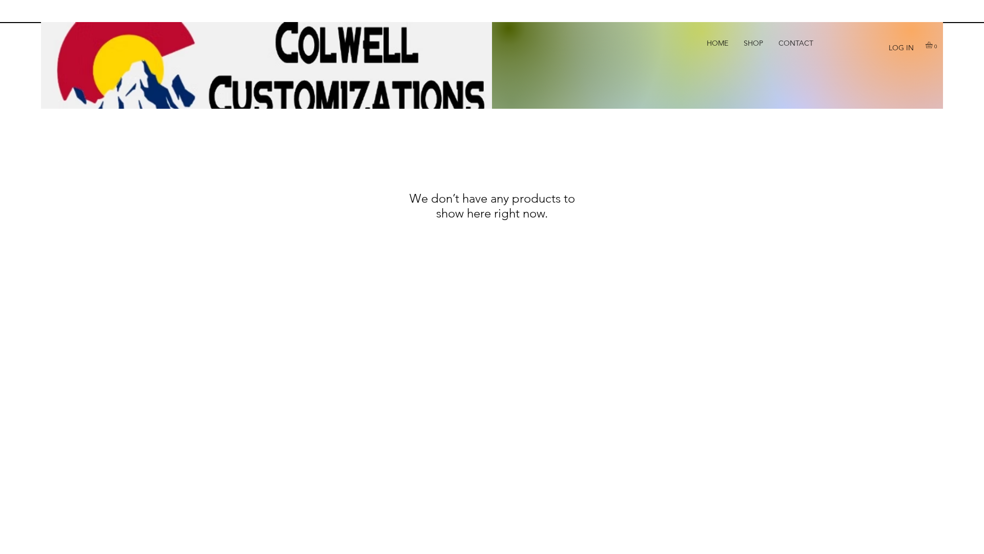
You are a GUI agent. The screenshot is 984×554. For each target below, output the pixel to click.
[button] (933, 45)
